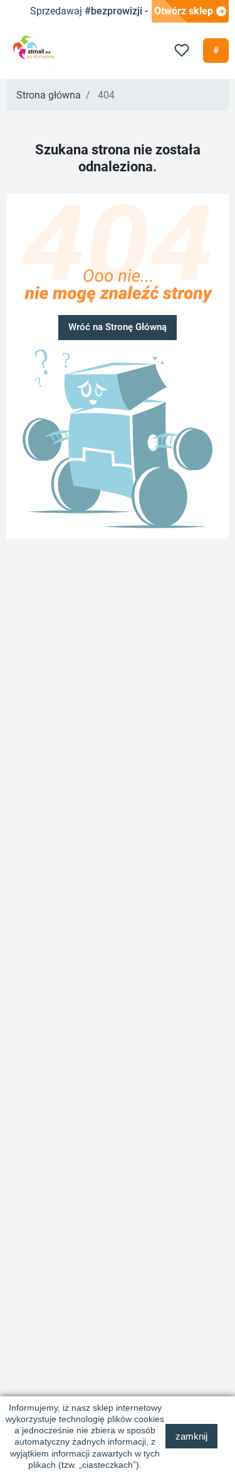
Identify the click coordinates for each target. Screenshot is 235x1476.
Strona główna (48, 95)
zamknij (191, 1436)
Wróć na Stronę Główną (117, 327)
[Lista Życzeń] (181, 50)
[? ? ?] (117, 434)
